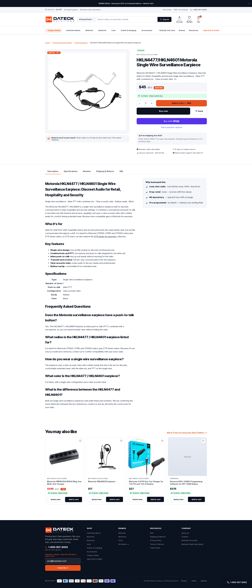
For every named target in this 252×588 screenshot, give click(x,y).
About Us (185, 533)
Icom (113, 30)
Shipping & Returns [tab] (105, 171)
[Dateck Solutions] (59, 530)
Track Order (167, 10)
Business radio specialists (90, 10)
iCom (120, 540)
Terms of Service (157, 544)
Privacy (184, 581)
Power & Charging (128, 30)
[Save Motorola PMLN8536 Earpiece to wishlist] (121, 441)
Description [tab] (53, 171)
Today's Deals (54, 30)
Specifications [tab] (70, 171)
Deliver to (55, 10)
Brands (182, 30)
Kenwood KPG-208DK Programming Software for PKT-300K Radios (186, 482)
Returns (204, 581)
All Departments (85, 19)
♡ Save (199, 111)
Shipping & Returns (158, 537)
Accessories (146, 30)
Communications (73, 30)
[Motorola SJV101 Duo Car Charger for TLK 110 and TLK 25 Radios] (146, 456)
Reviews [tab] (87, 171)
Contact (185, 537)
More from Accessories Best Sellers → (187, 433)
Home (47, 43)
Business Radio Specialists (192, 544)
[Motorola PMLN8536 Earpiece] (105, 456)
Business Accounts (189, 540)
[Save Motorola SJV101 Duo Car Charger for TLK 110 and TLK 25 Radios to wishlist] (162, 441)
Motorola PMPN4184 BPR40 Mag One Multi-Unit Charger (64, 482)
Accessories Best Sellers (62, 43)
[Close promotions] (248, 3)
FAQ (151, 533)
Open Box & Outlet (211, 30)
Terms (193, 581)
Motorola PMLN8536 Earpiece (101, 481)
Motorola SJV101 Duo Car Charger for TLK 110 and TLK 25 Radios (146, 482)
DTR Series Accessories (105, 236)
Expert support (72, 10)
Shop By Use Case (167, 30)
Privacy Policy (155, 540)
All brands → (123, 544)
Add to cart (73, 499)
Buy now (163, 111)
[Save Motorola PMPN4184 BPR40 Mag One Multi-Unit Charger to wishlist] (80, 441)
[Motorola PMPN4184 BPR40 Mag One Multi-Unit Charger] (64, 456)
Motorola (89, 30)
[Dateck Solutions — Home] (59, 19)
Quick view (56, 499)
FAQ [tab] (121, 171)
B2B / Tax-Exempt (181, 10)
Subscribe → (62, 568)
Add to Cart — (181, 103)
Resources (193, 30)
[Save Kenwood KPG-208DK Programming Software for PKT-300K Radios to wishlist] (203, 441)
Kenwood (102, 30)
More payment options (171, 127)
